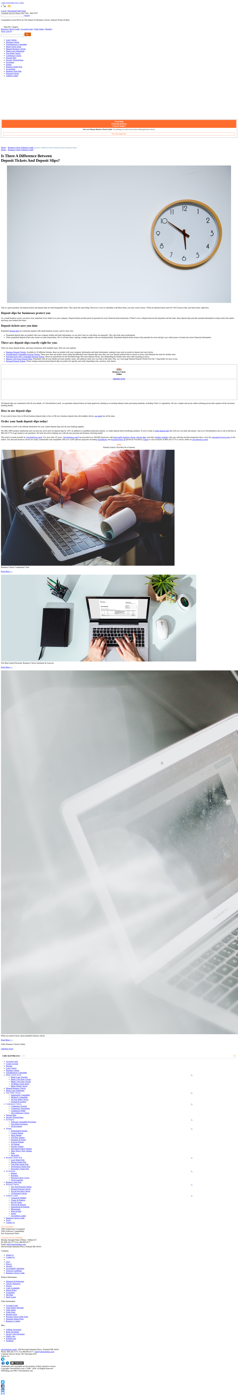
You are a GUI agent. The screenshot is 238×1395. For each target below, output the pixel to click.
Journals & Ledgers (18, 1102)
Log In (3, 11)
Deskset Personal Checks (21, 1189)
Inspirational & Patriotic (20, 1207)
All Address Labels (18, 1216)
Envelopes (10, 62)
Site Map (9, 1295)
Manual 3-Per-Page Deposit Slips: (19, 359)
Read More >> (7, 571)
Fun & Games (16, 1202)
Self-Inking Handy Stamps (21, 1149)
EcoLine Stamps (17, 1142)
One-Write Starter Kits (19, 1164)
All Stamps (15, 1144)
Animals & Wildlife (18, 1198)
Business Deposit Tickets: (16, 352)
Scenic (13, 1213)
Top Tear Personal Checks (21, 1187)
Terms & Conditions (14, 1271)
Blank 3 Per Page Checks (21, 1079)
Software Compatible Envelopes (23, 1122)
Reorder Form (11, 1314)
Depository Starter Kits (20, 1169)
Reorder (48, 29)
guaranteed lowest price (221, 437)
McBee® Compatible (19, 1097)
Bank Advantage (12, 1332)
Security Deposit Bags (14, 60)
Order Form (10, 1312)
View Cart (6, 31)
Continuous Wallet (18, 1111)
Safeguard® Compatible (20, 1095)
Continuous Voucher (19, 1106)
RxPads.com (11, 1338)
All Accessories (17, 1180)
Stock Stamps (16, 1135)
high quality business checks (124, 437)
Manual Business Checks (16, 49)
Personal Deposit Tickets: (16, 361)
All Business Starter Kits (20, 1167)
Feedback (10, 1341)
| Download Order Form (16, 11)
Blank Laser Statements (15, 51)
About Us (10, 1255)
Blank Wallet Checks (19, 1086)
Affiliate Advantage (13, 1330)
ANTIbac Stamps (18, 1137)
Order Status (39, 29)
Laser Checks (11, 40)
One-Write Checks (13, 53)
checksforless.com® (9, 1349)
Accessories (10, 69)
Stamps (9, 64)
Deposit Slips (11, 58)
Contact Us (10, 1222)
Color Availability (13, 1288)
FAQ (8, 1262)
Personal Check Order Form (17, 1317)
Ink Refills (15, 1155)
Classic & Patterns (18, 1200)
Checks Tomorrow (13, 1284)
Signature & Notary (18, 1140)
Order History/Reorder (15, 1308)
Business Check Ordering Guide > (21, 147)
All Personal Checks (19, 1193)
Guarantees (10, 1293)
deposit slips (14, 331)
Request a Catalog (13, 1321)
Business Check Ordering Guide (20, 150)
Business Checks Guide (10, 29)
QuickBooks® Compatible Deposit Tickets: (23, 354)
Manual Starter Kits (18, 1162)
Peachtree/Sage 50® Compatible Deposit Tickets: (25, 357)
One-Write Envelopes (19, 1124)
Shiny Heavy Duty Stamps (21, 1151)
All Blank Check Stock (20, 1084)
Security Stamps (17, 1146)
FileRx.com (10, 1336)
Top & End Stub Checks (20, 1191)
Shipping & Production (15, 1281)
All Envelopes (16, 1126)
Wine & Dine (16, 1211)
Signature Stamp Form (15, 1319)
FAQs (8, 1220)
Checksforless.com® (34, 437)
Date (13, 1153)
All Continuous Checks (20, 1113)
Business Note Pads (13, 71)
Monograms (15, 1209)
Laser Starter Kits (18, 1160)
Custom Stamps (17, 1133)
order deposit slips (162, 431)
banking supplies (161, 437)
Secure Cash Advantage (15, 1334)
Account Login (27, 29)
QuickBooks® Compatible (16, 44)
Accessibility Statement (15, 1268)
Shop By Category (10, 27)
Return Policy (11, 1290)
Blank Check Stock (13, 47)
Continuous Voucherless (20, 1108)
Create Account (12, 1064)
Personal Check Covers (20, 1178)
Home (3, 147)
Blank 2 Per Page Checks (21, 1082)
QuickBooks (102, 439)
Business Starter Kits (14, 67)
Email (145, 439)
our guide (98, 416)
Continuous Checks (13, 56)
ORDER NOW (119, 379)
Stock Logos (11, 1297)
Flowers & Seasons (18, 1205)
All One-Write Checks (19, 1099)
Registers (14, 1175)
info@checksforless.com (16, 1244)
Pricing (9, 1286)
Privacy (9, 1264)
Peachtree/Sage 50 (118, 439)
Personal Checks (12, 73)
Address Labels (12, 76)
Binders (14, 1173)
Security (9, 1266)
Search (27, 15)
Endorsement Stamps (19, 1131)
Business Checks (12, 42)
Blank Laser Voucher (19, 1077)
